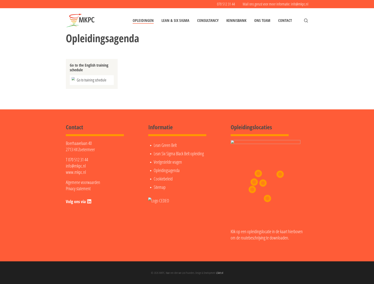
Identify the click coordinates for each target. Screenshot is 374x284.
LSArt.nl (219, 273)
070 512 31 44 (78, 159)
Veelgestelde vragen (168, 162)
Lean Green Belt (165, 145)
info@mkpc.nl (76, 166)
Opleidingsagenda (167, 170)
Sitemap (160, 187)
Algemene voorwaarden (83, 182)
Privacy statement (78, 188)
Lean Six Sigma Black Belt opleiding (179, 153)
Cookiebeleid (163, 179)
